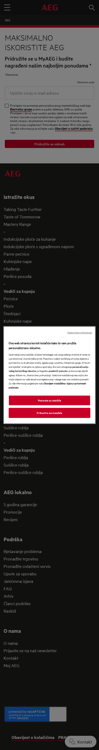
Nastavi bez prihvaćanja (80, 332)
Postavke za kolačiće (49, 400)
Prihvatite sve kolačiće (49, 412)
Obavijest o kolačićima (55, 383)
